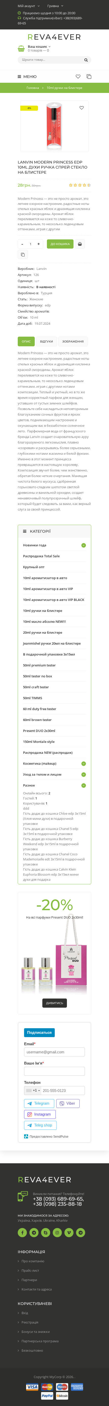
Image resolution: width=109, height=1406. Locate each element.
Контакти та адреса (37, 1289)
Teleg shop (43, 1125)
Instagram (42, 1114)
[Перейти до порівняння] (23, 254)
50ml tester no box (37, 676)
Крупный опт (34, 567)
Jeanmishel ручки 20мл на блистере (52, 643)
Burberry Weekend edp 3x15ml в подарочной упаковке (51, 844)
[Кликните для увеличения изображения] (54, 126)
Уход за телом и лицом (42, 774)
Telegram (41, 1103)
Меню (29, 76)
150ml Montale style (39, 741)
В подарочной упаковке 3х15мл (49, 654)
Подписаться (39, 1032)
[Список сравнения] (89, 76)
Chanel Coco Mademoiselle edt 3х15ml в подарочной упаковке (54, 859)
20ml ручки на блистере (42, 632)
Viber (70, 1103)
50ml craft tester (36, 687)
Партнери (29, 1280)
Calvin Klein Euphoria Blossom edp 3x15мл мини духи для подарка (51, 874)
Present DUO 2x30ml (39, 730)
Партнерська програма (40, 1341)
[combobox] (32, 1090)
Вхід (25, 1313)
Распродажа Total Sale (41, 556)
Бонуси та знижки (36, 1331)
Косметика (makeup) (39, 763)
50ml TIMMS (32, 698)
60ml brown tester (37, 719)
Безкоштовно (32, 1350)
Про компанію (33, 1261)
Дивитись (54, 1003)
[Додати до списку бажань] (82, 108)
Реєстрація (30, 1322)
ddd (26, 808)
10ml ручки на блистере (42, 610)
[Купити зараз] (80, 244)
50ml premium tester (39, 665)
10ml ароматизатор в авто (45, 578)
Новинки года (34, 545)
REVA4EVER (54, 37)
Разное (29, 785)
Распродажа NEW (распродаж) (47, 752)
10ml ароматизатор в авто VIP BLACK (53, 599)
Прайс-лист (30, 1270)
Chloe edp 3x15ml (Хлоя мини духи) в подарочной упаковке (54, 818)
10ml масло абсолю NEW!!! (44, 621)
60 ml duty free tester (39, 709)
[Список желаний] (78, 76)
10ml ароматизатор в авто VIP (48, 588)
